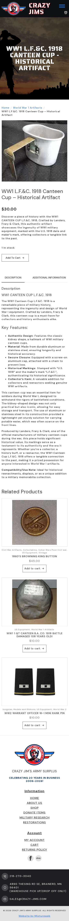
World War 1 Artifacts (27, 107)
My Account (34, 840)
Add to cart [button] (32, 568)
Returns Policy (34, 850)
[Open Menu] (62, 6)
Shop (34, 808)
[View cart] (65, 12)
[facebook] (30, 858)
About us (34, 803)
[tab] (13, 277)
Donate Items (34, 813)
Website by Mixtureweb (34, 916)
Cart (34, 845)
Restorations (34, 822)
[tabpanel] (34, 383)
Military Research (35, 818)
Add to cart (13, 257)
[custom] (38, 858)
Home (5, 107)
